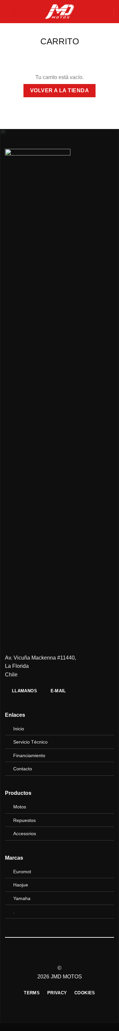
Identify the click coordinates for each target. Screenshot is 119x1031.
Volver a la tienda (59, 90)
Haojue (20, 884)
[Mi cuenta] (105, 11)
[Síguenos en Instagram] (59, 956)
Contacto (22, 768)
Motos (19, 806)
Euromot (22, 871)
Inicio (18, 728)
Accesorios (24, 833)
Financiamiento (29, 755)
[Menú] (11, 11)
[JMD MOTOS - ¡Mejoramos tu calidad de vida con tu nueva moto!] (59, 11)
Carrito (59, 41)
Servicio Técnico (30, 742)
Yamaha (21, 898)
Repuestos (24, 820)
